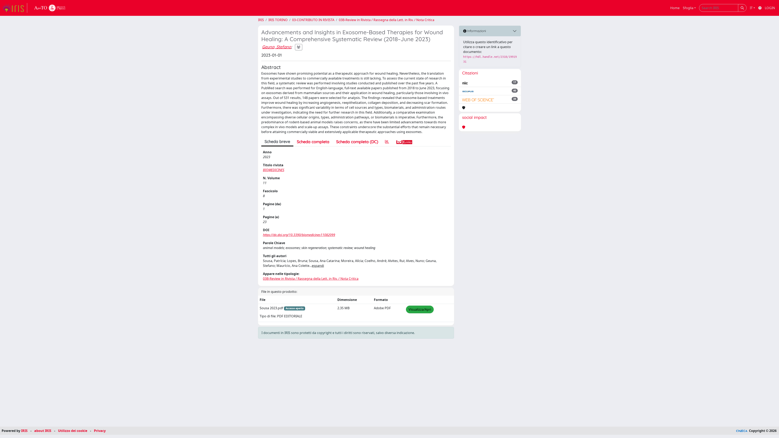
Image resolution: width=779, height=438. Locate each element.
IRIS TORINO (278, 20)
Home (675, 8)
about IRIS (42, 430)
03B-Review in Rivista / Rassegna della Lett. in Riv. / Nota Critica (386, 20)
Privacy (100, 430)
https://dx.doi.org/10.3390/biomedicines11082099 (299, 235)
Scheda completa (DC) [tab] (357, 141)
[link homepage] (14, 8)
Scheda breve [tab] (277, 141)
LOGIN (770, 8)
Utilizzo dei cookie (72, 430)
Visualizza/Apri (420, 309)
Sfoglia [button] (688, 8)
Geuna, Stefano (276, 46)
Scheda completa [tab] (313, 141)
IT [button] (751, 8)
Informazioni (476, 31)
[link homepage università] (49, 8)
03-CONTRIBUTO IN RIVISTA (313, 20)
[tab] (387, 141)
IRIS (261, 20)
